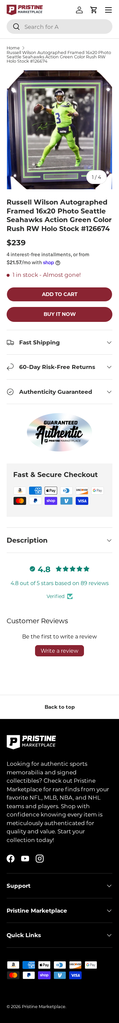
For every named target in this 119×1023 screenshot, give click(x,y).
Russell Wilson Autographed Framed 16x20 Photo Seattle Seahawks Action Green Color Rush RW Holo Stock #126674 (59, 56)
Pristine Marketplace (43, 1006)
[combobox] (59, 26)
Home (13, 48)
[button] (94, 10)
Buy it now (60, 314)
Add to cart (59, 294)
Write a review (59, 650)
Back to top (60, 706)
